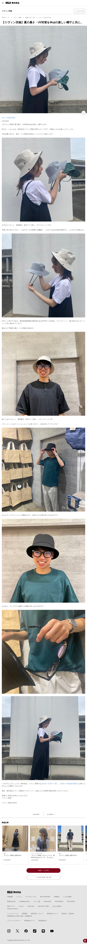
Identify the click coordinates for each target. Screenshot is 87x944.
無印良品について (52, 913)
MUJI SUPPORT (45, 896)
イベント (19, 896)
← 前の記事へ (36, 814)
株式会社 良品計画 (68, 913)
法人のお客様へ (57, 906)
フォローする (80, 11)
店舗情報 (10, 896)
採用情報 (24, 913)
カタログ (21, 906)
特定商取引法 (43, 920)
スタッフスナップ (49, 784)
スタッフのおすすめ (8, 118)
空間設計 (56, 896)
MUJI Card (31, 906)
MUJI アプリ (11, 906)
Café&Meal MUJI (24, 901)
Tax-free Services (12, 909)
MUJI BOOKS (59, 901)
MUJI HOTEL (71, 901)
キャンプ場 (36, 901)
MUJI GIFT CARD (43, 906)
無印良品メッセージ (37, 913)
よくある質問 (67, 896)
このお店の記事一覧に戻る (43, 877)
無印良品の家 (11, 901)
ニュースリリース (12, 913)
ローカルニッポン (31, 896)
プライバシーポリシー (14, 920)
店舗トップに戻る (43, 870)
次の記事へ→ (51, 814)
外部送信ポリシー (29, 920)
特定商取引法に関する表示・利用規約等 (19, 916)
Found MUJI (47, 901)
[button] (2, 3)
